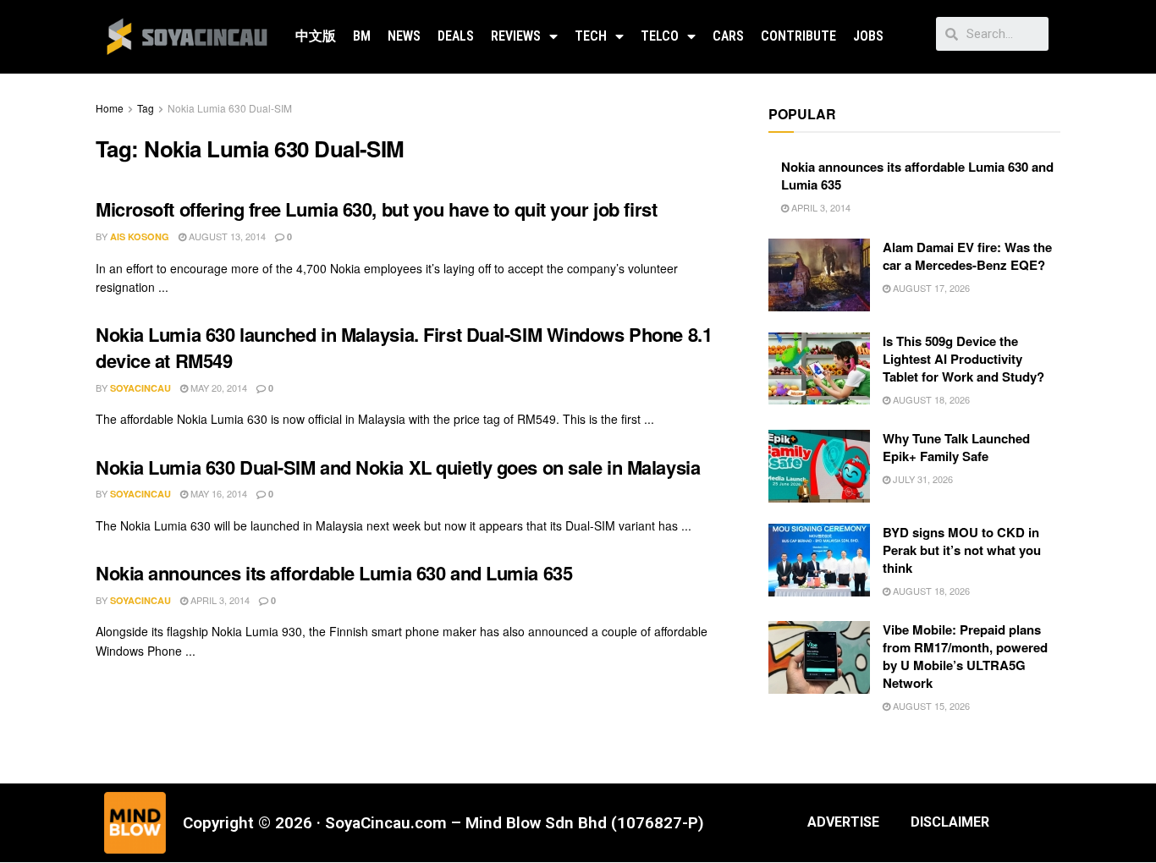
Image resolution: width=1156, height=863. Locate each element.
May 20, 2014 (217, 387)
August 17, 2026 (930, 287)
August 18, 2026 (930, 399)
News (404, 36)
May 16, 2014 (217, 493)
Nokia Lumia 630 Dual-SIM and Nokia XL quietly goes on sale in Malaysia (398, 467)
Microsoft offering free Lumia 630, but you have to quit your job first (376, 209)
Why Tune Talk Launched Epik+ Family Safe (956, 447)
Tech (591, 36)
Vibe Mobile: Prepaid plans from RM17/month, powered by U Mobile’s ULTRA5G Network (965, 656)
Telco (660, 36)
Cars (728, 36)
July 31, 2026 (921, 479)
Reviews (516, 36)
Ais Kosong (139, 236)
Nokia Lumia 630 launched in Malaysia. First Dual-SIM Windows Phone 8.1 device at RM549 (404, 347)
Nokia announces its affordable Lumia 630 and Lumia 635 (334, 572)
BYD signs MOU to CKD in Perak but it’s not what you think (962, 550)
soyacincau (140, 388)
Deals (456, 36)
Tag (145, 108)
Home (110, 108)
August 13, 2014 (226, 236)
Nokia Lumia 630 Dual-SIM (230, 108)
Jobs (868, 36)
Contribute (798, 36)
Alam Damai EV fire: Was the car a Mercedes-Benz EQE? (967, 256)
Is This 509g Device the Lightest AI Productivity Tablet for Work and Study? (963, 359)
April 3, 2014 (219, 600)
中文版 (315, 36)
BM (362, 36)
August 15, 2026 (930, 705)
